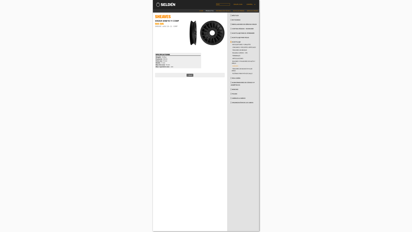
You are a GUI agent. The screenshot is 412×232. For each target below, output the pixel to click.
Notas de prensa (238, 11)
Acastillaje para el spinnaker (243, 33)
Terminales (236, 56)
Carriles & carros (238, 98)
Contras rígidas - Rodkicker (243, 29)
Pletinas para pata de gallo (242, 73)
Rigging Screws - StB (239, 53)
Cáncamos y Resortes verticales (244, 47)
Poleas (234, 94)
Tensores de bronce (239, 50)
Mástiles (235, 15)
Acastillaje (236, 42)
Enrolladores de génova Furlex (244, 24)
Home (201, 11)
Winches (235, 89)
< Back (190, 75)
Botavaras (236, 20)
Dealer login (238, 4)
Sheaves (235, 66)
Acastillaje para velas (240, 37)
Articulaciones (237, 58)
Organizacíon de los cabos (242, 103)
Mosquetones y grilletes (241, 44)
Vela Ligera (236, 78)
